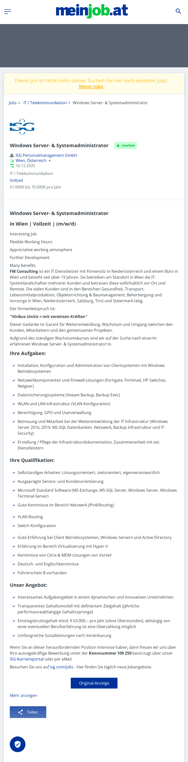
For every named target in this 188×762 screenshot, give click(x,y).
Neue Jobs (91, 86)
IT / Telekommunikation (45, 102)
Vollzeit (16, 180)
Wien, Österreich (31, 160)
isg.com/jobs (61, 667)
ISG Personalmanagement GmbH (46, 155)
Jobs (13, 102)
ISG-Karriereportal (27, 659)
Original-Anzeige (94, 683)
